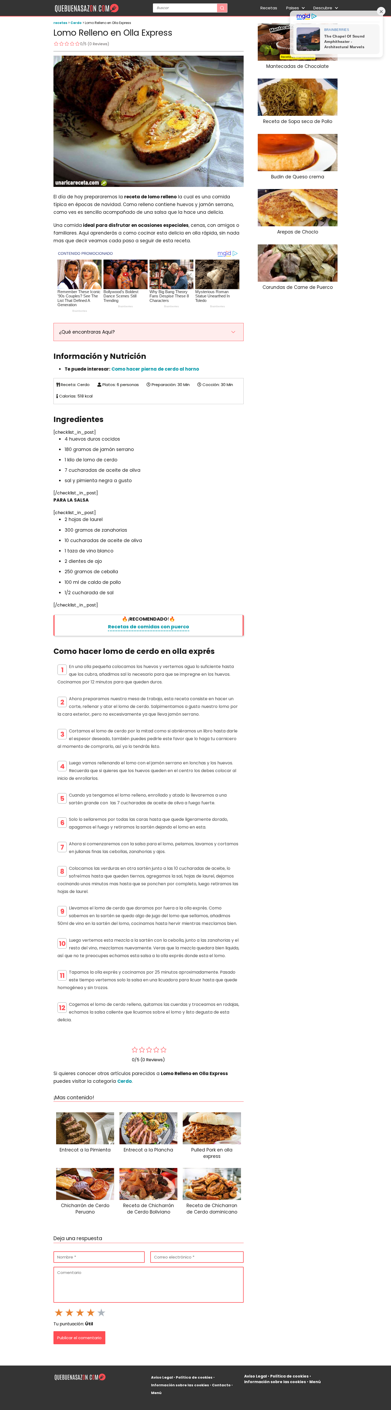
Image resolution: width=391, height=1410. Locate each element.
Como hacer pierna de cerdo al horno (155, 369)
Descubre (322, 8)
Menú (156, 1392)
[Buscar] (222, 8)
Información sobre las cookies (180, 1385)
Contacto (221, 1385)
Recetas (268, 8)
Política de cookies (194, 1377)
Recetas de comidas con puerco (148, 626)
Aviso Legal (162, 1377)
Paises (292, 8)
